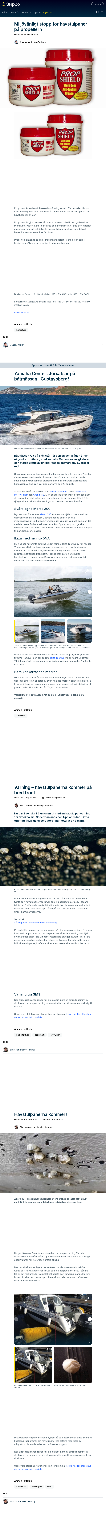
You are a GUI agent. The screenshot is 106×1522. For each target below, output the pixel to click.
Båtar (5, 12)
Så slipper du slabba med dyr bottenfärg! (35, 922)
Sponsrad (20, 715)
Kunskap (26, 12)
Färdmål (14, 12)
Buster (53, 491)
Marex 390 (45, 514)
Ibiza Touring (57, 657)
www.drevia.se (21, 312)
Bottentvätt (21, 330)
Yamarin (62, 491)
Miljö (49, 1486)
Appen (37, 12)
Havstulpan (55, 1035)
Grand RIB (38, 494)
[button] (90, 592)
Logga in (97, 4)
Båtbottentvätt (22, 1035)
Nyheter (47, 12)
